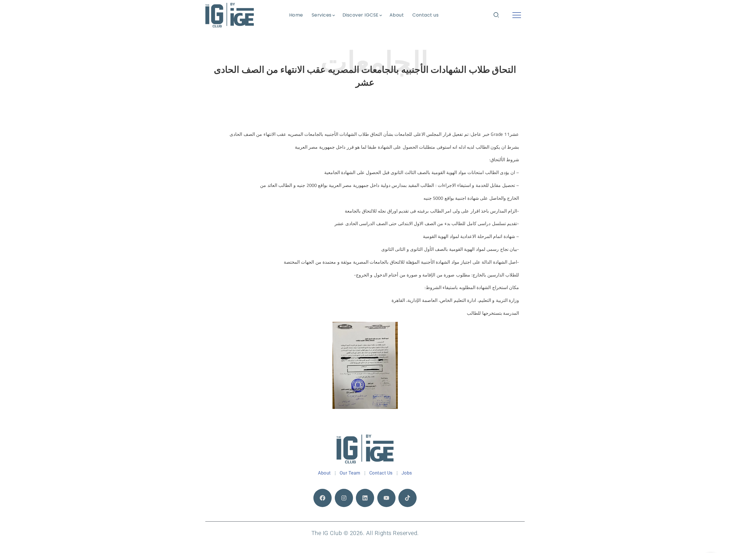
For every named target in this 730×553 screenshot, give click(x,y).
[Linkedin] (365, 498)
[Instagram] (344, 498)
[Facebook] (322, 498)
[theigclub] (229, 15)
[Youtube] (386, 498)
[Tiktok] (407, 498)
